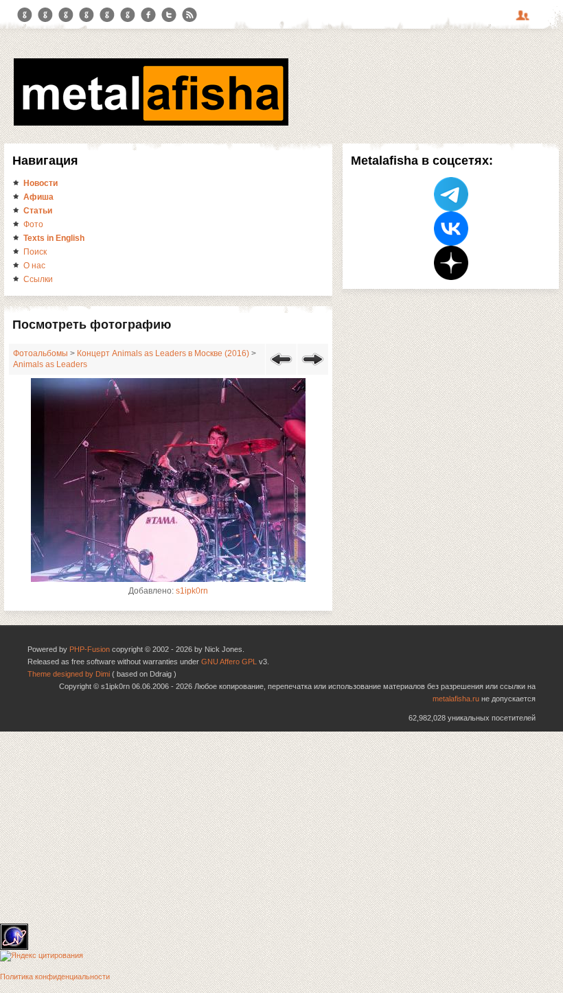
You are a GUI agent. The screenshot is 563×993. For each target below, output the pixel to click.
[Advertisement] (281, 828)
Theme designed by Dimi (68, 674)
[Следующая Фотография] (312, 368)
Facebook (148, 15)
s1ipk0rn (192, 591)
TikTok (127, 15)
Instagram (45, 15)
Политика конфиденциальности (55, 976)
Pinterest (107, 15)
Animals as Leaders (50, 364)
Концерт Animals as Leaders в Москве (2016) (163, 353)
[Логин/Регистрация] (525, 20)
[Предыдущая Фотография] (281, 368)
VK (65, 15)
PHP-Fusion (89, 649)
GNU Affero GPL (229, 661)
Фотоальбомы (40, 353)
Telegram (24, 15)
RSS (189, 15)
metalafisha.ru (456, 698)
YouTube (86, 15)
